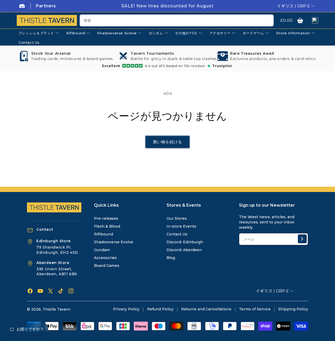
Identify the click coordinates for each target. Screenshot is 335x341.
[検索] (267, 21)
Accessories (105, 257)
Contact (44, 229)
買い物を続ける (167, 141)
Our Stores (176, 218)
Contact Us (176, 234)
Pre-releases (106, 218)
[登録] (302, 238)
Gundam (102, 250)
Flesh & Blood (107, 226)
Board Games (106, 265)
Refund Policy (160, 309)
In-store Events (181, 226)
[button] (300, 20)
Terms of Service (255, 309)
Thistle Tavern (56, 309)
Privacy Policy (126, 309)
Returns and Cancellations (206, 309)
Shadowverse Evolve (113, 242)
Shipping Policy (293, 309)
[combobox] (176, 20)
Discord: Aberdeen (184, 250)
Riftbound (103, 234)
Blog (170, 257)
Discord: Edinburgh (184, 242)
